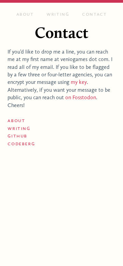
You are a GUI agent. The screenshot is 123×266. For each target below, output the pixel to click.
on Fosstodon (80, 97)
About (25, 14)
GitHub (17, 135)
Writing (57, 14)
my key (79, 82)
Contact (94, 14)
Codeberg (21, 143)
